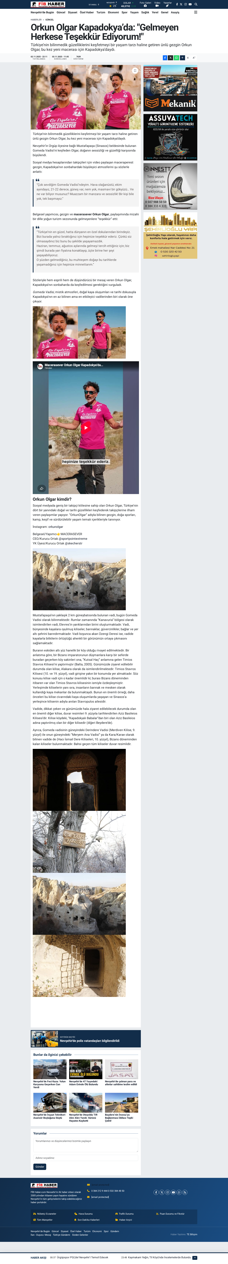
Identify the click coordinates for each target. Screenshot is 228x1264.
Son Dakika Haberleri (89, 1219)
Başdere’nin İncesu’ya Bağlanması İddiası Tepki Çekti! (119, 1117)
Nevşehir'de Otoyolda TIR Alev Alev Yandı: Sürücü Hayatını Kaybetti (83, 1117)
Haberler (36, 19)
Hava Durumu (86, 1213)
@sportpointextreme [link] (73, 539)
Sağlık (145, 12)
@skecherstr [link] (73, 543)
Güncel (61, 12)
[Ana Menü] (195, 12)
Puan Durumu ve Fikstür (172, 1213)
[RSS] (184, 1192)
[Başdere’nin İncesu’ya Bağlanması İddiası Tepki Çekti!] (121, 1102)
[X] (161, 1192)
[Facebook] (156, 1192)
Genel (164, 12)
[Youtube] (173, 1192)
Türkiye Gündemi (61, 1234)
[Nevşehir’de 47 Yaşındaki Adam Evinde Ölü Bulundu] (85, 1069)
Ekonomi (113, 12)
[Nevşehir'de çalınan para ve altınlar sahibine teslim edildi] (121, 1069)
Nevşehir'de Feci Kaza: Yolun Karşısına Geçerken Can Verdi (49, 1084)
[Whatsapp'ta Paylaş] (176, 57)
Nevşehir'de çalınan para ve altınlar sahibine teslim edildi (121, 1083)
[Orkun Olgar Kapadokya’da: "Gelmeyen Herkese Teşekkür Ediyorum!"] (86, 97)
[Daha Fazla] (182, 57)
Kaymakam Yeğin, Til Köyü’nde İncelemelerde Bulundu (159, 1257)
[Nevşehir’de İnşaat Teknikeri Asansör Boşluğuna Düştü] (50, 1102)
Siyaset (72, 12)
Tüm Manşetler (44, 1219)
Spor (124, 12)
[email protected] (100, 1184)
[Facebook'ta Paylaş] (165, 57)
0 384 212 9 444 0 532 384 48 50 (107, 1190)
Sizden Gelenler (80, 1234)
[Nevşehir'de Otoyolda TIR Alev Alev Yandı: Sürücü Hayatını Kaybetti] (85, 1102)
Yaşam (134, 12)
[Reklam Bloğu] (170, 88)
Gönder (40, 1166)
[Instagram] (167, 1192)
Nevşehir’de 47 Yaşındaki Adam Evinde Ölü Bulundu (83, 1083)
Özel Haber (87, 12)
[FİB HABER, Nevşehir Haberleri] (48, 4)
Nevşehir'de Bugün (42, 12)
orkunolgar (55, 527)
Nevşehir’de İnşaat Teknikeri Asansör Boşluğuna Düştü (49, 1116)
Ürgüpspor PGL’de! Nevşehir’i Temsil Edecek (82, 1257)
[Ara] (196, 4)
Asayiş (175, 12)
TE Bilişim (192, 1234)
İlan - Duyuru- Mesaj (41, 1234)
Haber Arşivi (125, 1219)
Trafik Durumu (126, 1213)
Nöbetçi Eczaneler (46, 1213)
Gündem (114, 1231)
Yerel (155, 12)
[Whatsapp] (179, 1192)
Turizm (100, 12)
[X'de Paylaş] (170, 57)
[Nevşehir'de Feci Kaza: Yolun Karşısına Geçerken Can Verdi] (50, 1069)
